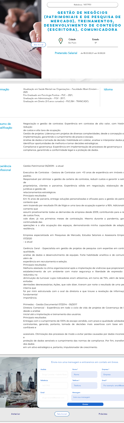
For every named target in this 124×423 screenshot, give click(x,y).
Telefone (75, 380)
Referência (44, 380)
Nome (74, 369)
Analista (43, 369)
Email (42, 392)
